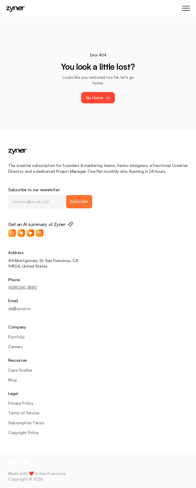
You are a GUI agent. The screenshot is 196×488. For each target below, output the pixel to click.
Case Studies (20, 370)
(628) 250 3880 (22, 287)
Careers (15, 346)
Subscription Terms (26, 422)
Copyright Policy (23, 432)
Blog (12, 379)
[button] (12, 233)
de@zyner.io (19, 308)
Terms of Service (23, 412)
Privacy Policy (20, 403)
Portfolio (16, 336)
